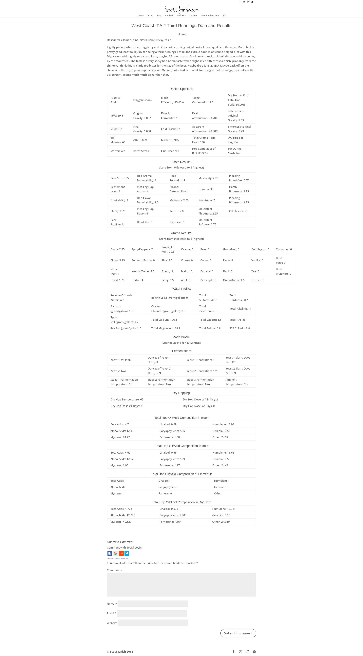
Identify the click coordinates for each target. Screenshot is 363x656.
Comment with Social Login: (124, 547)
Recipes (193, 15)
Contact (169, 15)
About (150, 15)
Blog (159, 15)
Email (111, 613)
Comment (114, 570)
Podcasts (181, 15)
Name (112, 604)
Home (141, 15)
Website (112, 623)
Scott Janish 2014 (121, 651)
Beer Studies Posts (210, 15)
